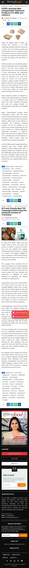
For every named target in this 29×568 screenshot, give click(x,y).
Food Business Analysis (17, 177)
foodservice (4, 186)
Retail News (22, 191)
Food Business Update (7, 180)
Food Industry (16, 180)
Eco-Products (16, 173)
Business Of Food (19, 166)
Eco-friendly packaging (7, 173)
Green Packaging (22, 186)
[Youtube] (21, 561)
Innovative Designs (6, 189)
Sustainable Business (6, 196)
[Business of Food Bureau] (3, 18)
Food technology (14, 184)
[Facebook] (8, 23)
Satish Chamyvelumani (6, 193)
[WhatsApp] (15, 23)
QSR (23, 189)
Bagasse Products (10, 166)
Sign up (21, 485)
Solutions (11, 6)
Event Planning (16, 175)
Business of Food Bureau (11, 18)
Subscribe (22, 535)
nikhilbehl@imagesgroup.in (12, 517)
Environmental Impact (6, 175)
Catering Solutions (6, 168)
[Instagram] (10, 561)
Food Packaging (14, 182)
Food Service (4, 6)
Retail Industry (15, 191)
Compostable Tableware (18, 171)
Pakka (13, 189)
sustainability (16, 193)
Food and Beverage (6, 177)
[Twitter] (12, 23)
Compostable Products (7, 171)
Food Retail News (5, 184)
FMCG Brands (23, 175)
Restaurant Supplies (6, 191)
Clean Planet (17, 168)
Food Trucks (22, 184)
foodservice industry (13, 186)
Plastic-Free (18, 189)
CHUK (13, 168)
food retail (21, 182)
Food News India (5, 182)
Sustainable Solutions (17, 196)
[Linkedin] (19, 23)
